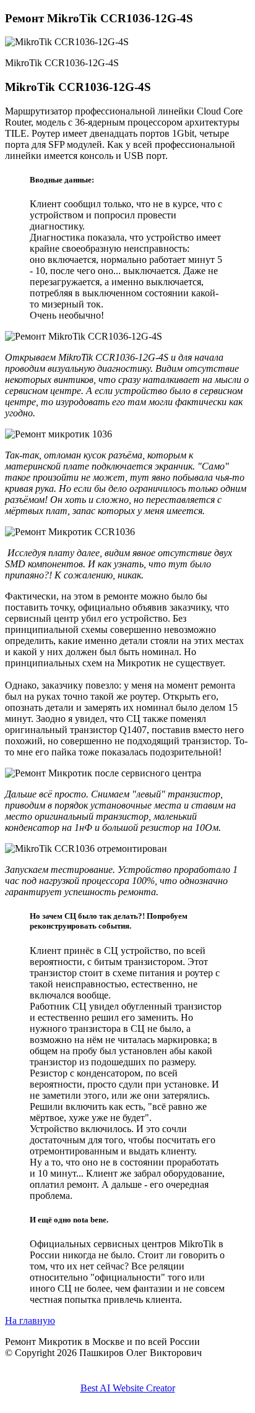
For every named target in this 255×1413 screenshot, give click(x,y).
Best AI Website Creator (127, 1388)
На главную (30, 1320)
